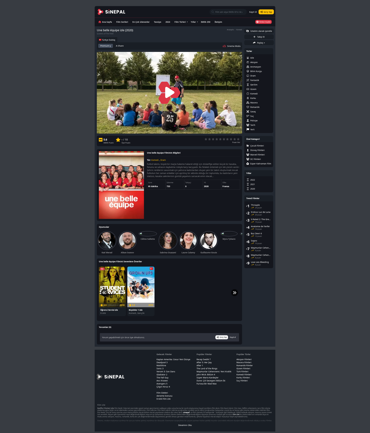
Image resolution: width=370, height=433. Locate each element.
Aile (252, 57)
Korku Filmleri (243, 377)
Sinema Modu (234, 46)
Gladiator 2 (162, 374)
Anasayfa (230, 29)
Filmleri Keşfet (265, 22)
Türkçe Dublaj (108, 39)
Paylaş (260, 42)
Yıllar (193, 22)
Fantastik (254, 80)
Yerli (252, 129)
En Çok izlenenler (141, 22)
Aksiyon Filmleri (244, 359)
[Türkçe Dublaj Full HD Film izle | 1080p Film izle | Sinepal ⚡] (111, 12)
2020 (206, 186)
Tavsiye (157, 22)
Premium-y (105, 45)
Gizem (253, 89)
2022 (252, 179)
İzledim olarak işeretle (261, 31)
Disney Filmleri (257, 150)
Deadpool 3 (162, 362)
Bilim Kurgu (256, 71)
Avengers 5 (162, 383)
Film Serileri (122, 22)
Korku (253, 98)
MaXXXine (161, 365)
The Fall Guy (162, 377)
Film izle (236, 414)
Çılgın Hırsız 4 (163, 386)
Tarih (252, 125)
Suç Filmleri (242, 380)
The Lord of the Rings (207, 368)
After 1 (200, 365)
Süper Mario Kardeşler (208, 377)
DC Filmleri (255, 159)
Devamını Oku (185, 425)
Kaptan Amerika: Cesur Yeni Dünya (173, 359)
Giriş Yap (268, 12)
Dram (163, 160)
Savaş (253, 111)
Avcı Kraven (162, 380)
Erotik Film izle (164, 398)
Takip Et (261, 36)
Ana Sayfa (107, 22)
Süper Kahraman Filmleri (260, 163)
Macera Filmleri (243, 362)
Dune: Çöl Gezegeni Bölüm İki (211, 380)
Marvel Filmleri (257, 154)
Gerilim (253, 84)
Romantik (254, 107)
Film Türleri (180, 22)
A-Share (120, 45)
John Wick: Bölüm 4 (206, 374)
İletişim (218, 22)
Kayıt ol (233, 337)
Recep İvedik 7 (204, 359)
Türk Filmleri (242, 371)
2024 (167, 22)
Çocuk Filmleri (257, 145)
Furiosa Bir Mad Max (207, 383)
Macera (254, 102)
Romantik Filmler (244, 365)
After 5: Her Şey (204, 362)
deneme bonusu (164, 395)
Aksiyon (254, 62)
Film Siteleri (162, 392)
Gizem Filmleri (243, 368)
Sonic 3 (160, 368)
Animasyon (255, 66)
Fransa (225, 186)
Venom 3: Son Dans (166, 371)
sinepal (186, 412)
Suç (252, 116)
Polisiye (254, 120)
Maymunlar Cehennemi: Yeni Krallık (214, 371)
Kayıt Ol (253, 12)
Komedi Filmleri (244, 374)
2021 (252, 184)
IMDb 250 (205, 22)
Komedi (239, 29)
